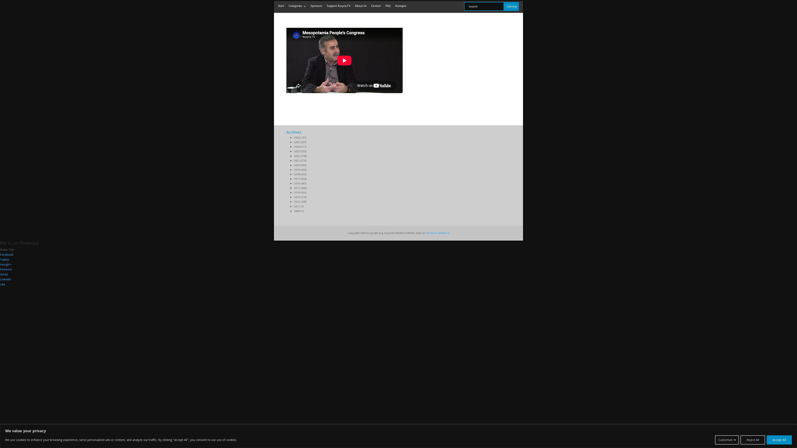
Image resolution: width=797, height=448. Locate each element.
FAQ (388, 6)
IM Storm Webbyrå (438, 233)
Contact (376, 6)
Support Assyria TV (338, 6)
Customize (725, 440)
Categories (295, 6)
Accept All (779, 440)
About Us (361, 6)
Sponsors (316, 6)
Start (281, 6)
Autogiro (400, 6)
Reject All (753, 440)
